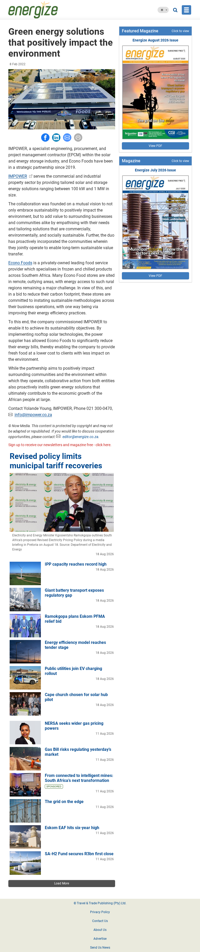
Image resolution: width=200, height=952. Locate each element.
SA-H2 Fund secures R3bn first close (79, 853)
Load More (61, 883)
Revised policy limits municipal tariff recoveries (56, 461)
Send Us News (100, 947)
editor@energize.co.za (80, 437)
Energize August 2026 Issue (155, 40)
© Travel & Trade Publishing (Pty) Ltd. (100, 903)
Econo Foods (20, 262)
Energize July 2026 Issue (155, 170)
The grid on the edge (64, 801)
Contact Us (100, 921)
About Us (100, 930)
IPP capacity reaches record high (76, 564)
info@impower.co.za (33, 414)
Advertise (100, 939)
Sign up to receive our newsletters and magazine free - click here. (59, 445)
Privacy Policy (100, 912)
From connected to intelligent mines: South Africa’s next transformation (79, 778)
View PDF (155, 146)
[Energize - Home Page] (45, 10)
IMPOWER (17, 176)
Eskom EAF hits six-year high (72, 827)
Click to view (180, 31)
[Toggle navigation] (186, 10)
